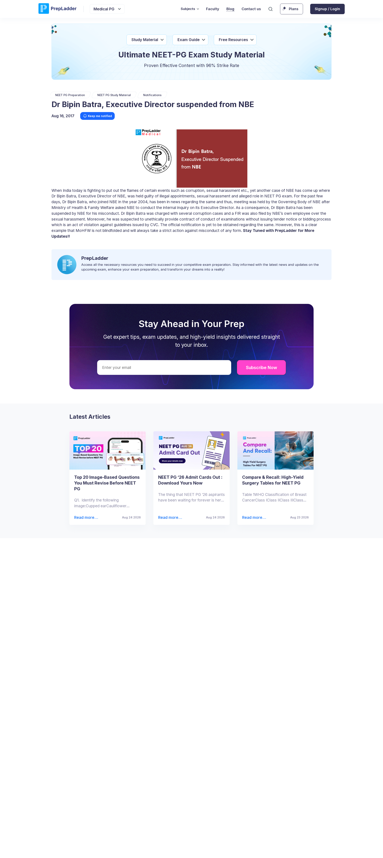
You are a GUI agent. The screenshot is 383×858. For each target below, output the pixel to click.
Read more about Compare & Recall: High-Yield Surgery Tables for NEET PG (254, 517)
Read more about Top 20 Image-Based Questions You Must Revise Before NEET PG (86, 517)
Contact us (251, 9)
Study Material (144, 39)
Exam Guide (189, 39)
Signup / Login (327, 9)
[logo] (57, 9)
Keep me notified (100, 116)
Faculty (212, 9)
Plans (293, 9)
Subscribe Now (261, 367)
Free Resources (233, 39)
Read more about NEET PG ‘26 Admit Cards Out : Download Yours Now (169, 517)
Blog (230, 9)
